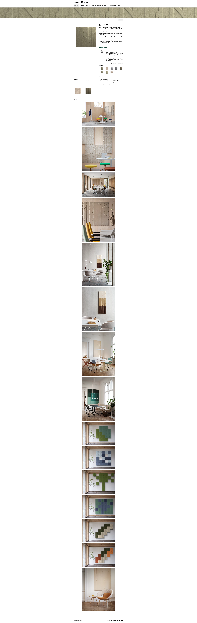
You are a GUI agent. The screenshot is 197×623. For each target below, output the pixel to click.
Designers (94, 5)
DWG (101, 84)
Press (119, 5)
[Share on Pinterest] (121, 63)
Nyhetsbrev (111, 620)
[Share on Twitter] (114, 63)
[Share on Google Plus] (118, 63)
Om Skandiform (113, 5)
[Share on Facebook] (113, 63)
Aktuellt (99, 5)
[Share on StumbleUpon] (115, 63)
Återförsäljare (105, 5)
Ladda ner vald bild (103, 76)
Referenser (88, 5)
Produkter (76, 5)
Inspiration (82, 5)
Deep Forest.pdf (116, 80)
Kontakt (114, 620)
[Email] (122, 63)
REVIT (111, 84)
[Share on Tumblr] (120, 63)
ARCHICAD (106, 84)
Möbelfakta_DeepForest (118, 82)
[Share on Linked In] (117, 63)
